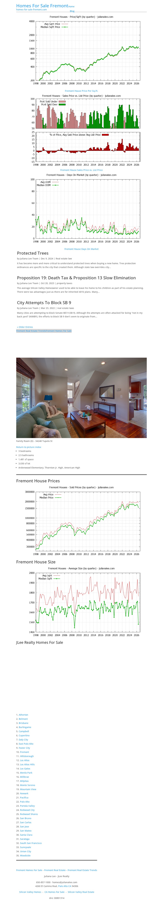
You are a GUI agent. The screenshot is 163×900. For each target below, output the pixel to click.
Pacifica (24, 797)
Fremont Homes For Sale (59, 330)
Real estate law (64, 258)
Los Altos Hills (27, 764)
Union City (25, 851)
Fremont (24, 752)
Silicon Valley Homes (30, 891)
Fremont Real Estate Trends (31, 330)
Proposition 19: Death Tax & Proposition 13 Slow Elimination (76, 278)
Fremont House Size (36, 562)
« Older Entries (25, 327)
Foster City (24, 747)
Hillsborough (27, 756)
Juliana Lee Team (29, 258)
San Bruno (25, 818)
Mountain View (28, 789)
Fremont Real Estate (55, 870)
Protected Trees (33, 253)
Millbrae (24, 776)
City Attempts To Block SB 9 (44, 302)
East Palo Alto (26, 743)
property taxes (64, 283)
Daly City (23, 739)
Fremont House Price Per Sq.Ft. (81, 90)
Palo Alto (24, 801)
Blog (72, 11)
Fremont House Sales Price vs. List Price (81, 169)
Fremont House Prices (38, 481)
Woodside (25, 855)
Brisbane (23, 723)
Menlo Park (26, 772)
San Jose (24, 826)
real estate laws (65, 308)
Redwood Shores (29, 814)
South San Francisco (31, 843)
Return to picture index (28, 447)
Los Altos (24, 760)
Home (71, 6)
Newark (24, 793)
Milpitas (24, 780)
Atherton (23, 714)
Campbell (24, 731)
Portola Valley (27, 805)
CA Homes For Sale (54, 891)
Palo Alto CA (64, 886)
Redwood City (27, 809)
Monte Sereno (27, 785)
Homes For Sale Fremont (42, 6)
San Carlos (25, 822)
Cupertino (24, 735)
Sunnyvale (25, 847)
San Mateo (25, 830)
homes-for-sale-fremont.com (31, 9)
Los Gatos (25, 768)
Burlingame (25, 727)
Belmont (23, 718)
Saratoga (24, 838)
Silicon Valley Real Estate (81, 891)
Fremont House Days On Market (81, 248)
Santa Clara (26, 834)
